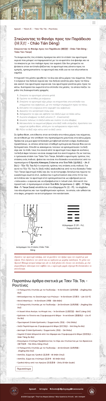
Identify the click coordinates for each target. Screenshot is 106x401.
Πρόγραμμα (66, 389)
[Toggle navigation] (93, 22)
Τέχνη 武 (28, 28)
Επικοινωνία (76, 389)
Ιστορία (43, 389)
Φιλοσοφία (55, 389)
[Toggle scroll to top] (97, 392)
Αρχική (17, 28)
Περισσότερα (24, 368)
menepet (81, 397)
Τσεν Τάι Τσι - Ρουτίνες (46, 28)
